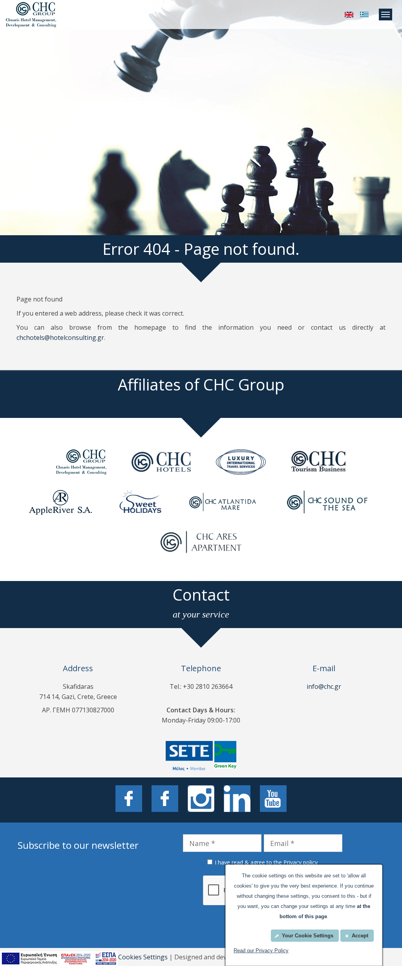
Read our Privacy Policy (261, 950)
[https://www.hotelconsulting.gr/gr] (364, 14)
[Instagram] (201, 800)
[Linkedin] (237, 800)
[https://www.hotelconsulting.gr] (349, 14)
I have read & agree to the (266, 862)
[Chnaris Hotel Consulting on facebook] (128, 800)
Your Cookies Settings (135, 957)
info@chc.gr (324, 686)
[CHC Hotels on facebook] (165, 800)
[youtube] (273, 800)
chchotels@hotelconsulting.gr (60, 337)
